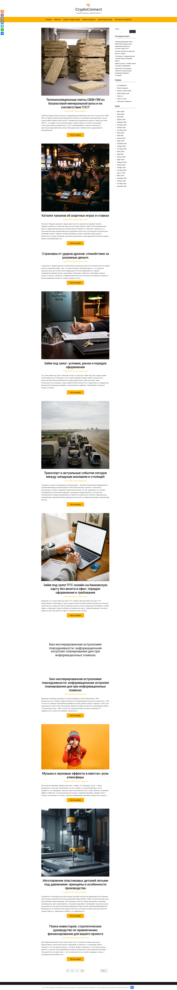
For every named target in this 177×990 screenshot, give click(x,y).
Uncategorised (81, 694)
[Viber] (2, 15)
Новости (57, 19)
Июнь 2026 (120, 114)
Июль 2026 (120, 111)
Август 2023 (121, 173)
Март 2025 (120, 141)
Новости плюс (122, 99)
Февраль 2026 (121, 122)
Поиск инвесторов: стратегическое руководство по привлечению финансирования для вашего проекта (75, 930)
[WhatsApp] (2, 30)
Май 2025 (120, 135)
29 (83, 971)
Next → (103, 971)
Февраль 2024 (121, 162)
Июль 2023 (120, 175)
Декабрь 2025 (122, 125)
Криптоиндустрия (105, 19)
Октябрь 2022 (121, 183)
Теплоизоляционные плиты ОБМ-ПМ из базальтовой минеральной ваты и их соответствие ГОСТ (75, 103)
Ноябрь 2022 (121, 181)
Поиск (117, 29)
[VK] (2, 19)
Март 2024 (120, 159)
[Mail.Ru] (2, 22)
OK (132, 987)
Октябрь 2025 (121, 130)
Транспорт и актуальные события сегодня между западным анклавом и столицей (75, 475)
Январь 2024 (121, 165)
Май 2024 (120, 154)
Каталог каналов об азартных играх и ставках (75, 215)
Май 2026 (120, 117)
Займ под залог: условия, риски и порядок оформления (75, 365)
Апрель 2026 (121, 119)
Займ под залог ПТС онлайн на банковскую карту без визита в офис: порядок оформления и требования (75, 588)
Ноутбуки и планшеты (123, 19)
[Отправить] (2, 33)
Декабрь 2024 (122, 143)
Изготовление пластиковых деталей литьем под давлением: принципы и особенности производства (75, 884)
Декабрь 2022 (121, 178)
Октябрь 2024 (121, 149)
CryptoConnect (88, 9)
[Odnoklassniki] (2, 11)
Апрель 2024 (121, 157)
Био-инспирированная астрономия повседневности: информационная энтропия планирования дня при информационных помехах (75, 684)
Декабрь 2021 (121, 186)
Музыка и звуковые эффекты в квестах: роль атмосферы (75, 775)
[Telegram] (2, 26)
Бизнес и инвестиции (72, 19)
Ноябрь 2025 (121, 127)
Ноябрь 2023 (121, 167)
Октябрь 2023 (121, 170)
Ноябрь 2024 (121, 146)
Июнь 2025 (120, 133)
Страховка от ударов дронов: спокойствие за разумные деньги (75, 255)
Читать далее (75, 135)
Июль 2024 (120, 151)
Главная (48, 19)
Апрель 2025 (121, 138)
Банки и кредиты (89, 19)
